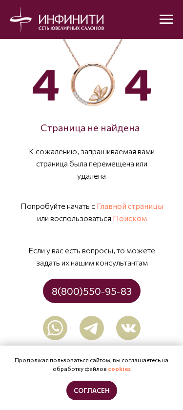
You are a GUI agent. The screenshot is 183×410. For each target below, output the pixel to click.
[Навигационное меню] (166, 19)
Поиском (130, 218)
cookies (119, 368)
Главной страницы (130, 205)
